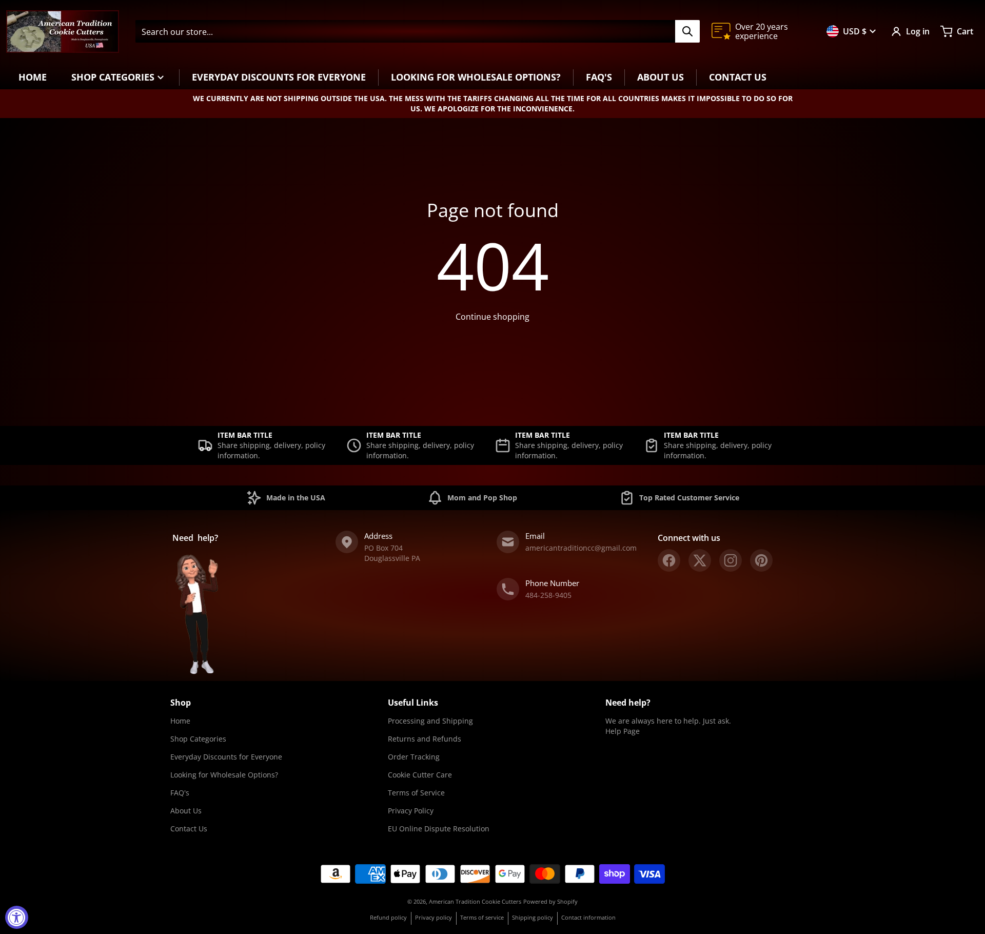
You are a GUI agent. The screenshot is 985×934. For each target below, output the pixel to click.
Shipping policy (532, 917)
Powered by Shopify (550, 901)
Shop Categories (198, 739)
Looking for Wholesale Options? (224, 775)
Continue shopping (492, 316)
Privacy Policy (411, 810)
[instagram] (730, 560)
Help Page (622, 731)
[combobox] (417, 31)
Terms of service (482, 917)
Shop (180, 702)
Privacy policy (433, 917)
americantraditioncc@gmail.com (581, 548)
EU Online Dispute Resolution (438, 828)
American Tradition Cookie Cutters (475, 901)
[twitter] (699, 560)
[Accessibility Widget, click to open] (16, 917)
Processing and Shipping (430, 721)
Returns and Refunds (424, 739)
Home (180, 721)
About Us (186, 810)
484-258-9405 (548, 595)
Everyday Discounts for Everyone (226, 757)
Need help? (628, 702)
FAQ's (179, 792)
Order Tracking (414, 757)
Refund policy (388, 917)
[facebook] (669, 560)
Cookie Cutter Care (420, 775)
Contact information (588, 917)
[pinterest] (761, 560)
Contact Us (188, 828)
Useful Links (413, 702)
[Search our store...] (687, 31)
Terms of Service (416, 792)
